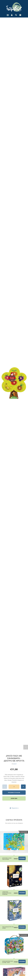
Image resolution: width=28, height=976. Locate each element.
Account (11, 14)
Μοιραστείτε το (15, 808)
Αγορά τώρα (14, 798)
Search (16, 14)
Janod (15, 764)
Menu (7, 14)
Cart (20, 14)
